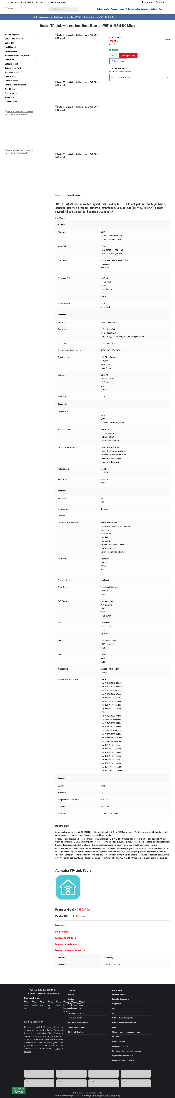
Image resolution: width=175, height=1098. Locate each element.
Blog (160, 9)
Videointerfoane (11, 72)
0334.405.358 (29, 2)
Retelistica (58, 17)
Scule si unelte (11, 93)
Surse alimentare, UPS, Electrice (18, 55)
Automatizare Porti (13, 68)
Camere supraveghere (14, 39)
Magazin (113, 9)
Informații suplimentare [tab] (76, 195)
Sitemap (115, 1037)
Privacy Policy (96, 1096)
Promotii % (122, 9)
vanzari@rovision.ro (60, 2)
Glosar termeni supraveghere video (126, 1032)
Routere (67, 17)
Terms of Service (110, 1096)
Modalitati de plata (75, 1032)
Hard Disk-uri (10, 47)
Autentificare (148, 2)
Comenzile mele (74, 1004)
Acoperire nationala (120, 1046)
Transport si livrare (76, 1013)
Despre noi (145, 9)
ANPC (114, 1008)
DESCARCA (83, 909)
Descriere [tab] (59, 195)
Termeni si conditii (75, 1018)
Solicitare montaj (118, 61)
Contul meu (72, 1008)
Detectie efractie (12, 64)
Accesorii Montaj (12, 51)
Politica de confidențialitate (123, 1018)
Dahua (57, 1048)
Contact (71, 999)
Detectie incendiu (12, 81)
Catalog (154, 9)
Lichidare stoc (134, 9)
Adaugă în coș (128, 55)
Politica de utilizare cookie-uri (124, 1023)
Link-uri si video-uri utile (78, 1023)
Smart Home (10, 89)
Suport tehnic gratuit (76, 1027)
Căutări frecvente (119, 1041)
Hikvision (27, 1052)
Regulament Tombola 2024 (122, 1056)
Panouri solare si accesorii (16, 85)
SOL (113, 1013)
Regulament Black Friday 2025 (124, 1060)
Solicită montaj (103, 9)
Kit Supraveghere (12, 35)
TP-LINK (166, 39)
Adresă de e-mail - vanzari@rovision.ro (44, 994)
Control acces (11, 76)
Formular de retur (119, 994)
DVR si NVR (9, 43)
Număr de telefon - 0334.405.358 (44, 990)
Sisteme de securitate (44, 17)
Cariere (71, 994)
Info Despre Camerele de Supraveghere (127, 1051)
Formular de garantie (120, 999)
